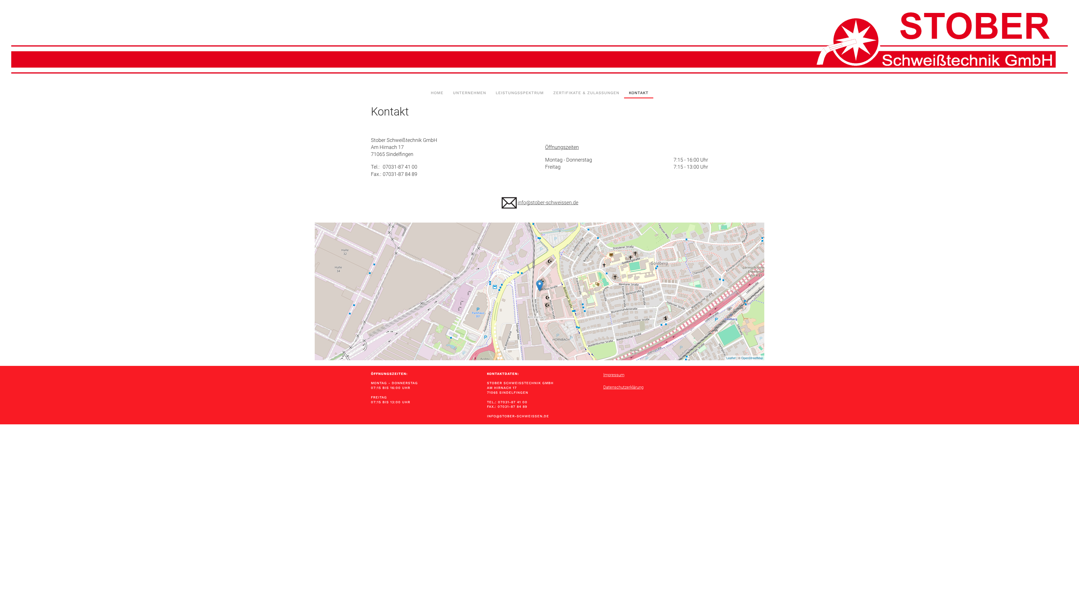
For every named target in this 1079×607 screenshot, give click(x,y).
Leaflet (731, 357)
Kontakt (639, 92)
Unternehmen (469, 92)
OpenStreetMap (752, 357)
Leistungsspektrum (520, 92)
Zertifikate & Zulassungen (586, 92)
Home (437, 92)
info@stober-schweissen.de (548, 202)
